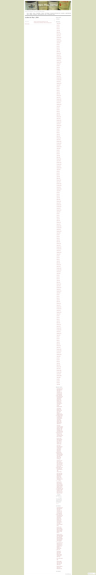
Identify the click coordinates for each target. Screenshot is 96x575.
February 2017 (59, 222)
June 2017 (58, 215)
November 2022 (59, 100)
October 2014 (59, 271)
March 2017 (58, 220)
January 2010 (58, 368)
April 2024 (58, 70)
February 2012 (59, 324)
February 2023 (59, 95)
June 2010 (58, 359)
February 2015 (59, 264)
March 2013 (58, 301)
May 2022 (58, 111)
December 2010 (59, 349)
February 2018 (59, 201)
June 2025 (58, 46)
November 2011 (59, 329)
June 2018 (58, 194)
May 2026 (58, 28)
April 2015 (58, 261)
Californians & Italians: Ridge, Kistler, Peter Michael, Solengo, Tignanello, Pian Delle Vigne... (59, 554)
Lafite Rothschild (68, 13)
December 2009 (59, 370)
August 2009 (58, 377)
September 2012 (59, 312)
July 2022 (58, 107)
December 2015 (59, 247)
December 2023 (59, 77)
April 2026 (58, 30)
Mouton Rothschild (41, 14)
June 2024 (58, 67)
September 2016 (59, 231)
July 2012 (58, 315)
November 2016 (59, 227)
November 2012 (59, 308)
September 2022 (59, 104)
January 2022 (58, 118)
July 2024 (58, 65)
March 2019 (58, 178)
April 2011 (58, 342)
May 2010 (58, 361)
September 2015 (59, 252)
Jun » (58, 503)
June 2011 (58, 338)
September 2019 (59, 167)
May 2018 (58, 195)
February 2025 (59, 53)
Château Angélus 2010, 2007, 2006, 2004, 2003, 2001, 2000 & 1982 (59, 563)
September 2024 (59, 62)
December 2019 (59, 162)
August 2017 (58, 211)
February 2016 (59, 243)
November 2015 (59, 248)
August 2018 (58, 190)
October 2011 (59, 331)
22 (58, 500)
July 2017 (58, 213)
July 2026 (58, 25)
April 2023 (58, 92)
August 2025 (58, 42)
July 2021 (58, 129)
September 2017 (59, 210)
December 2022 (59, 99)
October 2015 (59, 250)
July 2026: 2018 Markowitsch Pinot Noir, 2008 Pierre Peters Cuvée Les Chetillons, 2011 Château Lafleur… (59, 441)
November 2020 (59, 143)
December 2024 (59, 56)
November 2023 (59, 79)
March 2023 (58, 93)
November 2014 (59, 269)
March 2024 (58, 72)
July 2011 (58, 336)
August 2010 (58, 356)
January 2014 (58, 285)
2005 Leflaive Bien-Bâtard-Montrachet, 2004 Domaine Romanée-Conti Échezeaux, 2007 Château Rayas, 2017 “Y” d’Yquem (60, 477)
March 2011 (58, 343)
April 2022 (58, 113)
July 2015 (58, 255)
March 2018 (58, 199)
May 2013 (58, 298)
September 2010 (59, 354)
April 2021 (58, 134)
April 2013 (58, 299)
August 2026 (58, 23)
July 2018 (58, 192)
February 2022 (59, 116)
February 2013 (59, 303)
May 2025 (58, 48)
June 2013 (58, 296)
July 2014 (58, 275)
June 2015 (58, 257)
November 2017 (59, 206)
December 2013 (59, 287)
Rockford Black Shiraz (51, 14)
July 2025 (58, 44)
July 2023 (58, 86)
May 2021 (58, 132)
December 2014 (59, 268)
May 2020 (58, 153)
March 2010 (58, 365)
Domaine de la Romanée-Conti (55, 13)
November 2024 (59, 58)
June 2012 (58, 317)
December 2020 (59, 141)
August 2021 (58, 127)
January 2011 (58, 347)
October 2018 (59, 187)
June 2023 (58, 88)
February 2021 (59, 137)
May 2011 (58, 340)
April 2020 (58, 155)
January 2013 (58, 305)
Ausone (34, 13)
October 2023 (59, 81)
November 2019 (59, 164)
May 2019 (58, 174)
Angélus (31, 13)
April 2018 (58, 197)
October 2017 (59, 208)
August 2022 (58, 106)
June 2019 (58, 173)
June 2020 (58, 151)
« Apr (56, 503)
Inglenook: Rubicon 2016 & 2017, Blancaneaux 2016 (59, 567)
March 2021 (58, 136)
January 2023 (58, 97)
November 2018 (59, 185)
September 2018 (59, 188)
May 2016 (58, 238)
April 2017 (58, 218)
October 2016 (59, 229)
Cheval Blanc (38, 13)
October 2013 (59, 289)
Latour (28, 14)
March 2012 (58, 322)
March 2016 (58, 241)
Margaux (31, 14)
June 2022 (58, 109)
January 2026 (58, 35)
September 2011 (59, 333)
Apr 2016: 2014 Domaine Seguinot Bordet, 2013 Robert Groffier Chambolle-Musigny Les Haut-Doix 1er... (60, 530)
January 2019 (58, 181)
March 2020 (58, 157)
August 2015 (58, 254)
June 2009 (58, 380)
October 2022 (59, 102)
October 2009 (59, 373)
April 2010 (58, 363)
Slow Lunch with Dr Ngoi (60, 559)
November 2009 (59, 372)
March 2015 (58, 262)
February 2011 (59, 345)
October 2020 (59, 144)
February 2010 (59, 366)
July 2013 (58, 294)
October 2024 (59, 60)
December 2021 (59, 120)
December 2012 (59, 306)
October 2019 (59, 166)
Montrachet (35, 14)
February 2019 (59, 180)
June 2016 (58, 236)
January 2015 (58, 266)
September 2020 (59, 146)
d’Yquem (42, 13)
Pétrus (45, 14)
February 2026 (59, 33)
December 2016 (59, 225)
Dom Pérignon (47, 13)
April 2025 (58, 49)
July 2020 (58, 150)
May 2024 (58, 69)
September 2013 (59, 291)
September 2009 (59, 375)
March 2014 (58, 282)
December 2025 (59, 37)
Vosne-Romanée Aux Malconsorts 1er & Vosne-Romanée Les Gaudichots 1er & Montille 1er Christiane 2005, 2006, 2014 (60, 546)
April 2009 (58, 384)
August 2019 (58, 169)
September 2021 (59, 125)
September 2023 (59, 83)
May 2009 (58, 382)
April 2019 (58, 176)
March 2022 (58, 114)
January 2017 (58, 224)
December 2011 (59, 328)
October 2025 (59, 39)
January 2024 (58, 76)
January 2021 (58, 139)
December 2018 (59, 183)
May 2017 (58, 217)
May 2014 (58, 278)
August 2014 (58, 273)
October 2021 (59, 123)
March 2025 (58, 51)
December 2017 (59, 204)
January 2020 (58, 160)
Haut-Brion (63, 13)
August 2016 (58, 232)
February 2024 (59, 74)
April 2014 (58, 280)
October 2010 (59, 352)
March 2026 (58, 32)
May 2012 (58, 319)
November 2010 (59, 350)
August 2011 (58, 335)
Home (28, 13)
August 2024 (58, 63)
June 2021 (58, 130)
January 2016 (58, 245)
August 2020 (58, 148)
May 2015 (58, 259)
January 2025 (58, 55)
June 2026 (58, 26)
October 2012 (59, 310)
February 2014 (59, 284)
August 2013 (58, 292)
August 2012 (58, 313)
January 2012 (58, 326)
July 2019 (58, 171)
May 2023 (58, 90)
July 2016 (58, 234)
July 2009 (58, 379)
